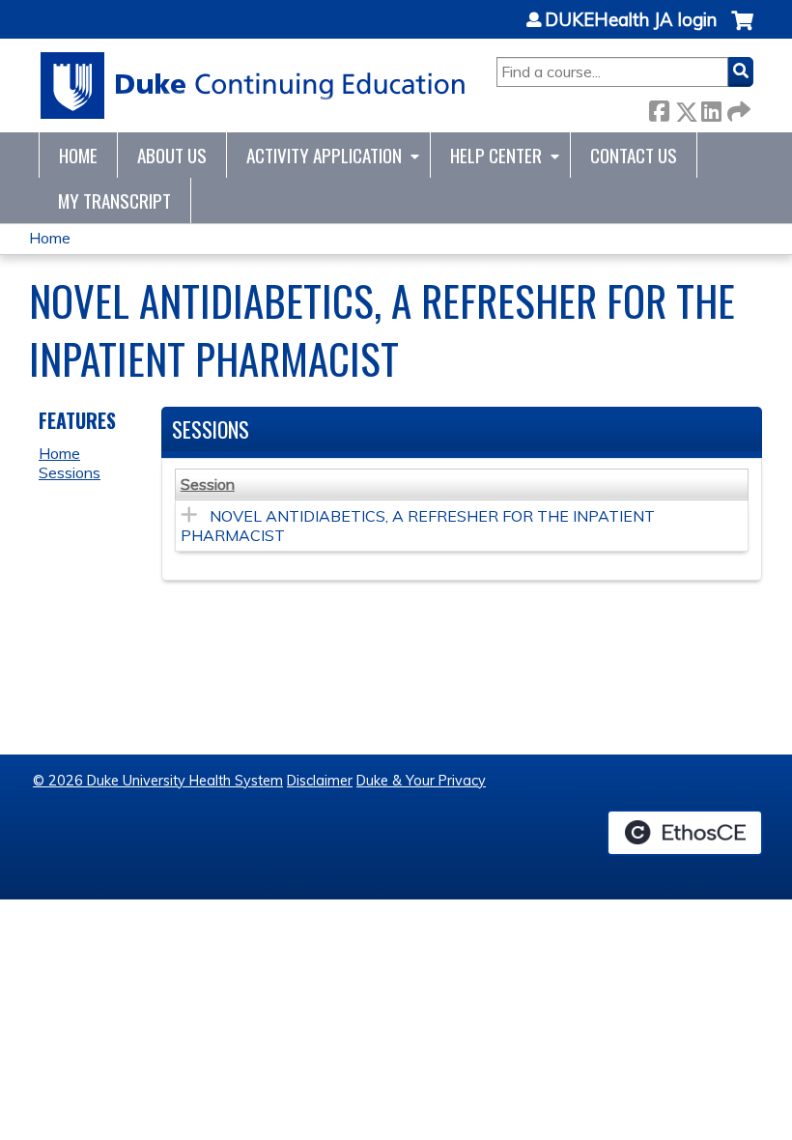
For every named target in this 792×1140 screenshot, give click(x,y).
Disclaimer (320, 780)
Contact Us (633, 155)
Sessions (69, 472)
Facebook (658, 108)
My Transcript (114, 200)
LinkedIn (711, 108)
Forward (737, 108)
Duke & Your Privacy (421, 780)
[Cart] (742, 30)
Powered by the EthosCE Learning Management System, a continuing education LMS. (685, 833)
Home (78, 155)
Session (208, 484)
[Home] (253, 85)
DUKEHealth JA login (631, 20)
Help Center (496, 155)
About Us (172, 155)
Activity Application (324, 155)
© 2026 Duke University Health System (158, 780)
